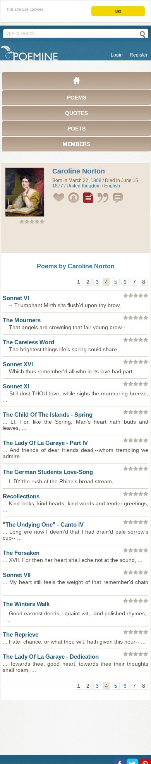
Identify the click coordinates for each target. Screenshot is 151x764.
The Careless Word (28, 342)
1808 (96, 180)
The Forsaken (21, 552)
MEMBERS (76, 144)
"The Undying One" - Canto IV (43, 524)
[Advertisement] (75, 240)
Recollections (21, 496)
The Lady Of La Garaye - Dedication (51, 656)
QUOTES (76, 113)
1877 (57, 186)
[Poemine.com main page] (76, 82)
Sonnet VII (17, 575)
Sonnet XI (16, 386)
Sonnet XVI (18, 364)
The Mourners (22, 320)
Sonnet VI (16, 298)
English (112, 186)
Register (139, 55)
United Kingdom (84, 186)
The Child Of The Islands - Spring (48, 414)
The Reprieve (20, 634)
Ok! (118, 11)
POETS (76, 128)
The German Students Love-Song (48, 472)
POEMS (76, 97)
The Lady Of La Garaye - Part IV (45, 443)
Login (117, 55)
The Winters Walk (26, 604)
